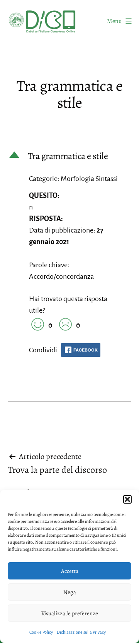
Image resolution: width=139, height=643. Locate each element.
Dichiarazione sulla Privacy (81, 632)
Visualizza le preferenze (69, 613)
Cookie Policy (41, 632)
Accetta (69, 571)
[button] (127, 499)
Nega (69, 592)
